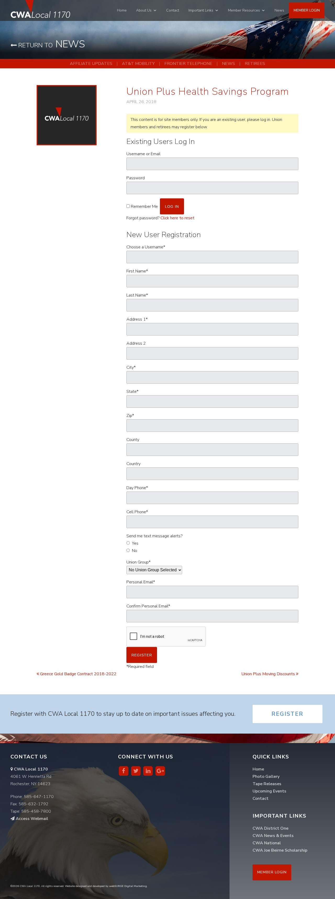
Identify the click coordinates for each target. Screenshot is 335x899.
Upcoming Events (269, 791)
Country (133, 464)
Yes (135, 543)
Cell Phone (137, 512)
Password (135, 178)
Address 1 (137, 319)
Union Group (138, 562)
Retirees (255, 63)
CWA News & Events (273, 836)
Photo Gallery (266, 776)
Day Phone (137, 488)
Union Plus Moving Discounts (268, 674)
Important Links (200, 10)
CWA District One (270, 828)
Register (287, 714)
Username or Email (143, 154)
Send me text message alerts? (154, 536)
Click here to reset (177, 218)
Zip (130, 415)
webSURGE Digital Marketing (128, 886)
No (134, 551)
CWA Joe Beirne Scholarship (280, 850)
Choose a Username (145, 247)
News (279, 10)
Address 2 (136, 343)
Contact (172, 10)
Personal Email (140, 582)
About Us (144, 10)
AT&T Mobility (138, 63)
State (132, 391)
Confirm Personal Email (148, 606)
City (131, 367)
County (132, 440)
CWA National (267, 843)
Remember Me (144, 206)
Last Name (137, 295)
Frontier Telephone (188, 63)
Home (122, 10)
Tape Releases (267, 784)
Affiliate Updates (91, 63)
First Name (137, 271)
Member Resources (244, 10)
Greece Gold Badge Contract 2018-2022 (77, 674)
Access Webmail (31, 819)
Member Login (307, 10)
